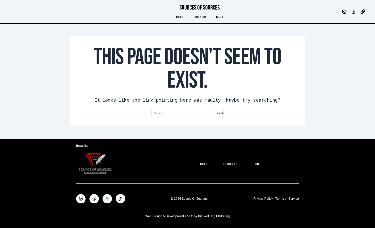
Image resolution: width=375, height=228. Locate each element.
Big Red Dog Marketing (214, 216)
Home (179, 17)
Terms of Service (287, 198)
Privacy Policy (263, 198)
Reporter (200, 17)
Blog (219, 17)
